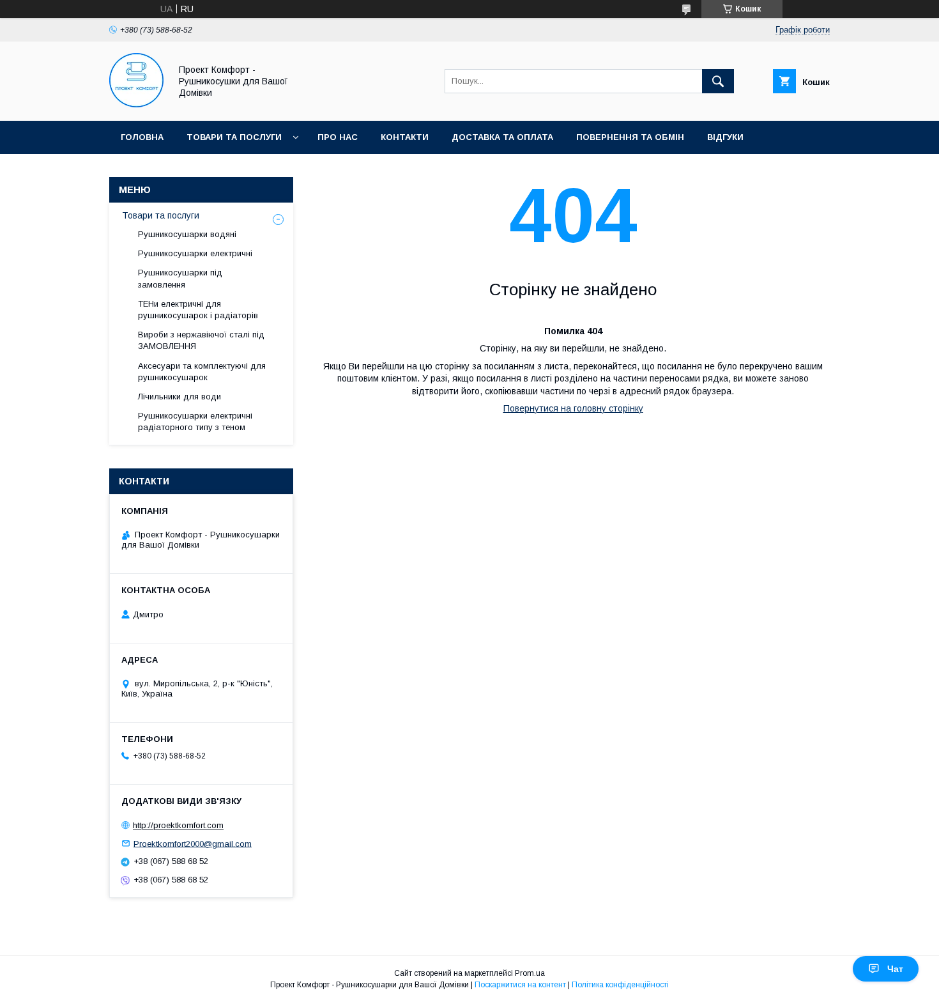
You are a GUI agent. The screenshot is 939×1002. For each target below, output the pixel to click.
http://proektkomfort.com (178, 825)
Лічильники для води (179, 396)
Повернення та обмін (630, 137)
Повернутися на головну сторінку (573, 408)
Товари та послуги (234, 137)
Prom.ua (530, 973)
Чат (895, 969)
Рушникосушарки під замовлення (180, 278)
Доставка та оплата (502, 137)
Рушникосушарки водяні (187, 234)
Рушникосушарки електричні (195, 253)
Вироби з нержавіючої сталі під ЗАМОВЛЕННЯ (201, 340)
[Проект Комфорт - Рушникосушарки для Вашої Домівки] (136, 104)
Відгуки (725, 137)
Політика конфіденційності (620, 984)
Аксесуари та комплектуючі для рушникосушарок (202, 371)
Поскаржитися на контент (520, 984)
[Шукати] (718, 81)
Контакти (405, 137)
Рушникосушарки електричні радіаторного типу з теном (195, 421)
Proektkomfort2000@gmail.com (193, 843)
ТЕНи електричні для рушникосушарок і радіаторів (198, 309)
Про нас (337, 137)
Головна (142, 137)
